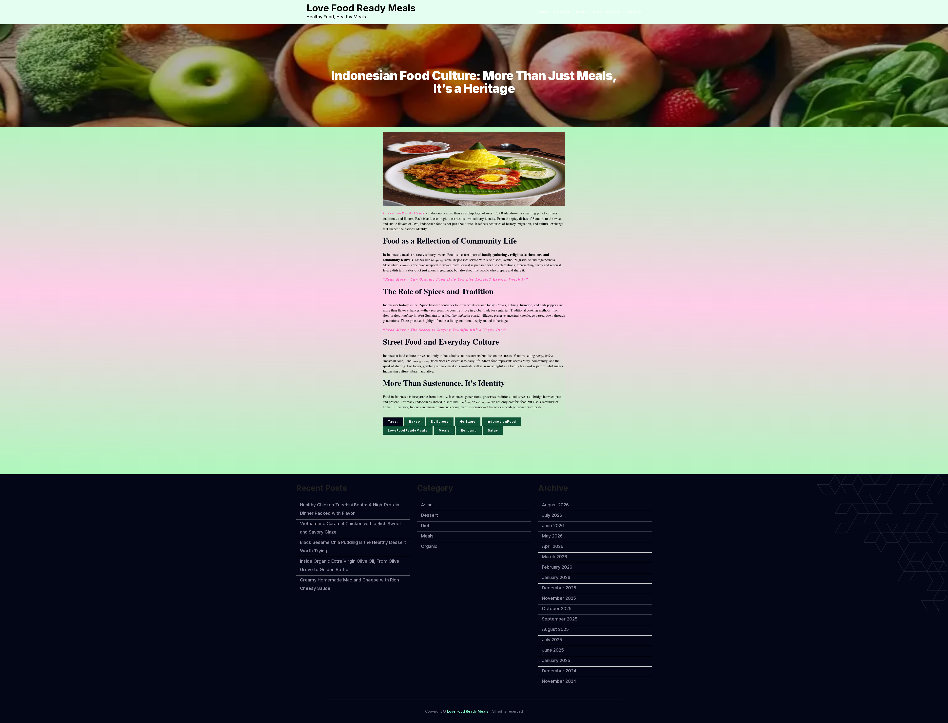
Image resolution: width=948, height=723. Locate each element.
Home (542, 12)
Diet (597, 12)
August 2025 (555, 629)
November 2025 (559, 598)
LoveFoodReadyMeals (404, 213)
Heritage (468, 421)
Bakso (414, 421)
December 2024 (559, 670)
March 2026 (554, 556)
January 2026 (556, 577)
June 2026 (553, 525)
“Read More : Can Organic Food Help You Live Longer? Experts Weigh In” (455, 279)
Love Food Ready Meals (361, 8)
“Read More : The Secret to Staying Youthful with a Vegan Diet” (444, 329)
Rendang (469, 430)
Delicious (440, 421)
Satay (493, 430)
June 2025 (553, 650)
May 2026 (552, 535)
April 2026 (552, 546)
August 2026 (555, 504)
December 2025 (559, 587)
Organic (633, 12)
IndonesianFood (501, 421)
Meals (613, 12)
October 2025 (557, 608)
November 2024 (559, 681)
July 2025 (552, 639)
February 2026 (557, 567)
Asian (581, 12)
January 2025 (556, 660)
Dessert (562, 12)
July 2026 (552, 515)
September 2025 (559, 618)
